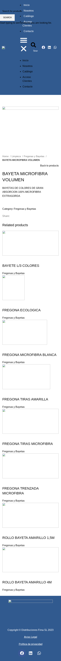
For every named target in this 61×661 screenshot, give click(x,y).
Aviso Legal (30, 636)
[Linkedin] (30, 653)
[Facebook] (22, 653)
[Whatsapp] (39, 653)
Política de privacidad (30, 644)
